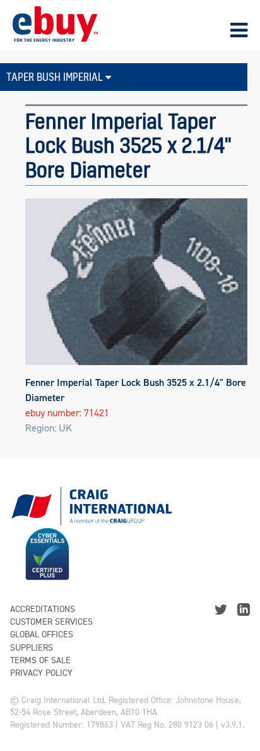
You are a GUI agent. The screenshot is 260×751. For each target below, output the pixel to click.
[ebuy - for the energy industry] (55, 23)
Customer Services (51, 622)
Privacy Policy (41, 673)
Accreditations (42, 609)
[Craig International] (91, 501)
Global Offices (41, 634)
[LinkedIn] (243, 608)
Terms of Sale (40, 660)
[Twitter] (221, 608)
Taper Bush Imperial (55, 76)
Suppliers (31, 648)
